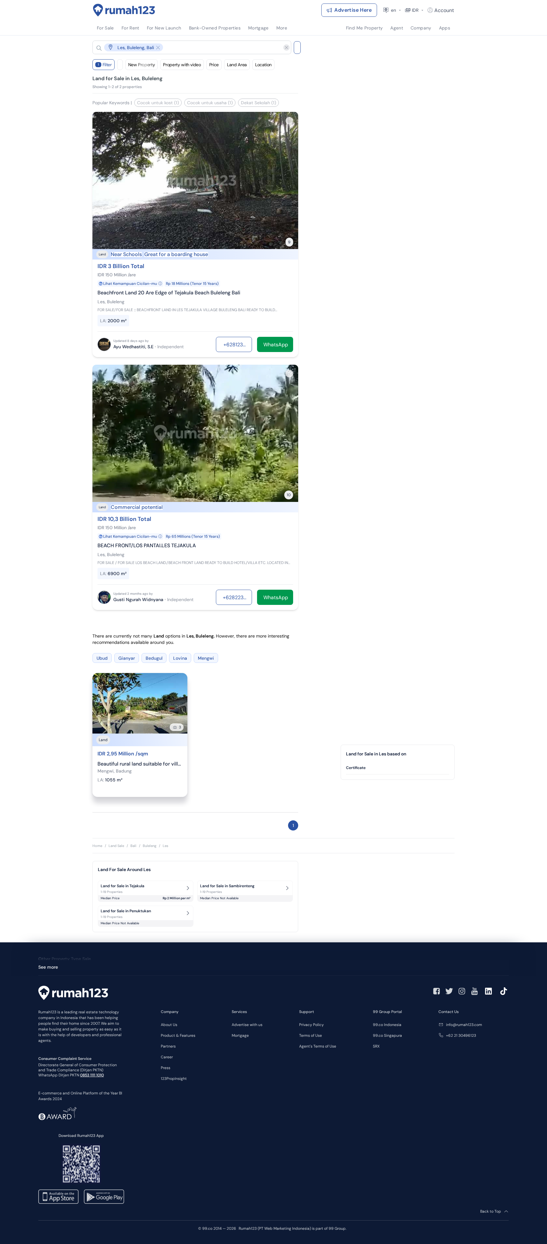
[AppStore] (58, 1196)
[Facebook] (436, 991)
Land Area (237, 64)
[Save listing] (289, 121)
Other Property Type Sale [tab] (64, 959)
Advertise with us (247, 1024)
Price (214, 64)
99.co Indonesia (387, 1024)
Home (97, 845)
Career (167, 1057)
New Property (141, 64)
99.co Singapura (387, 1035)
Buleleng (149, 845)
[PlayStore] (104, 1196)
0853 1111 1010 (92, 1075)
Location (263, 64)
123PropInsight (174, 1078)
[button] (187, 47)
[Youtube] (474, 991)
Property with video (182, 64)
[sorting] (120, 64)
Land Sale (116, 845)
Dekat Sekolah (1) (258, 103)
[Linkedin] (488, 991)
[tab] (397, 767)
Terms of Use (310, 1035)
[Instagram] (462, 991)
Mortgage (240, 1035)
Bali (133, 845)
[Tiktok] (504, 991)
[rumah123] (73, 994)
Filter (105, 64)
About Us (169, 1024)
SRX (376, 1046)
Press (165, 1067)
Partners (168, 1046)
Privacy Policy (311, 1024)
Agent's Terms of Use (317, 1046)
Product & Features (178, 1035)
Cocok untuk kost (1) (158, 103)
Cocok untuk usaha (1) (210, 103)
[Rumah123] (124, 10)
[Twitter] (449, 991)
